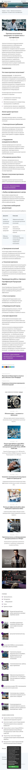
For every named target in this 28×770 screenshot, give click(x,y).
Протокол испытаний (7, 75)
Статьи (5, 604)
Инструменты (7, 599)
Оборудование (8, 601)
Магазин (4, 748)
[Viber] (8, 367)
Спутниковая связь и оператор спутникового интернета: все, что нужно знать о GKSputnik (17, 695)
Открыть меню (7, 1)
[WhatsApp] (10, 367)
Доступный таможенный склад (17, 633)
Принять (13, 766)
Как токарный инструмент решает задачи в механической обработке (14, 737)
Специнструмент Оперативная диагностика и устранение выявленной (14, 724)
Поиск (24, 1)
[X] (6, 367)
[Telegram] (13, 367)
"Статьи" (21, 392)
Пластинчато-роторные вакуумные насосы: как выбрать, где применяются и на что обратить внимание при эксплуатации (17, 655)
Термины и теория (8, 606)
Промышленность (8, 596)
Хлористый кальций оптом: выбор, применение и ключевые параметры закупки (17, 613)
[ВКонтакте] (3, 367)
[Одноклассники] (4, 367)
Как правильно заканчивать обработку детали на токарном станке (14, 582)
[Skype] (12, 367)
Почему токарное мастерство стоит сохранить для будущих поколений (13, 561)
